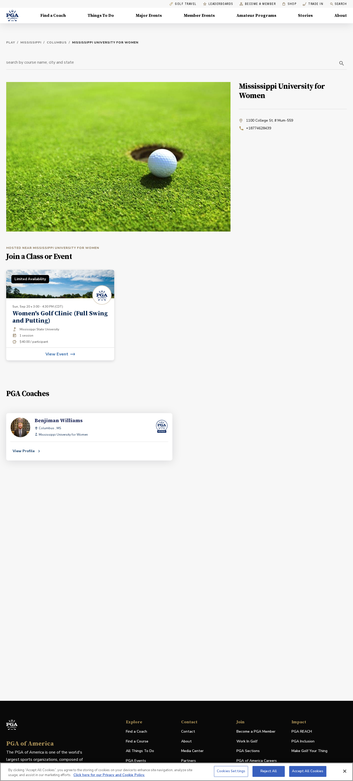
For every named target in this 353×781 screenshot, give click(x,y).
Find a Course (137, 741)
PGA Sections (248, 750)
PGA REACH (301, 731)
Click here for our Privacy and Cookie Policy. (109, 775)
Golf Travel (186, 4)
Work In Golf (246, 741)
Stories (305, 15)
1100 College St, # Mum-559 (269, 120)
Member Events (199, 15)
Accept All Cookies (307, 771)
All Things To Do (140, 750)
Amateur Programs (256, 15)
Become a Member (260, 4)
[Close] (344, 771)
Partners (188, 760)
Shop (289, 4)
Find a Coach (53, 15)
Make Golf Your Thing (309, 751)
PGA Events (136, 760)
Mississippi (30, 42)
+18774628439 (258, 128)
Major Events (149, 15)
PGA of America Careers (256, 761)
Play (10, 42)
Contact (188, 731)
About (340, 15)
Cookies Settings (231, 771)
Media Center (192, 751)
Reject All (268, 771)
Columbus (57, 42)
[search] (341, 63)
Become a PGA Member (255, 731)
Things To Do (101, 15)
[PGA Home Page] (12, 15)
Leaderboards (221, 4)
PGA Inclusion (302, 741)
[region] (176, 772)
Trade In (313, 4)
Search (341, 4)
